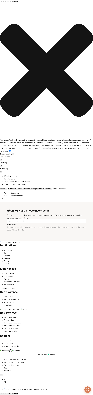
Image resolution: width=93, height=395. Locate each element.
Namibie (7, 258)
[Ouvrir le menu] (2, 2)
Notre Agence (9, 292)
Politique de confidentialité (14, 196)
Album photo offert (11, 331)
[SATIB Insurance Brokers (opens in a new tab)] (10, 309)
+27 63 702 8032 (10, 341)
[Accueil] (46, 6)
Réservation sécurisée (12, 323)
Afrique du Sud (9, 250)
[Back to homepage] (10, 242)
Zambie (6, 261)
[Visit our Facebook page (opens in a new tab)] (4, 351)
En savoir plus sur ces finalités (15, 184)
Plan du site (8, 371)
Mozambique (8, 256)
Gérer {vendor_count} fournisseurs (17, 182)
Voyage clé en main (11, 328)
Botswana (7, 253)
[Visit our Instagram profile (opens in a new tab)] (10, 351)
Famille (6, 279)
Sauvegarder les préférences (41, 189)
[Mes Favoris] (87, 3)
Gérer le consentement (9, 394)
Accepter (3, 189)
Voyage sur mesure (11, 317)
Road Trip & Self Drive (12, 282)
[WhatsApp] (87, 389)
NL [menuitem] (5, 379)
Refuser (11, 189)
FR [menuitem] (5, 382)
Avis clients (8, 305)
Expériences (8, 268)
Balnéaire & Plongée (12, 284)
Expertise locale (10, 320)
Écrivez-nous (9, 343)
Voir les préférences (22, 189)
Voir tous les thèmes (9, 289)
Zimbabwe (7, 264)
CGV (5, 368)
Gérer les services (10, 179)
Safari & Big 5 (9, 274)
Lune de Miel (8, 276)
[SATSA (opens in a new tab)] (24, 309)
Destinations (8, 245)
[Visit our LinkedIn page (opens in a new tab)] (16, 351)
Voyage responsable (11, 299)
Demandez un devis (11, 346)
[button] (46, 71)
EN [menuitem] (5, 385)
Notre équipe (9, 302)
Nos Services (8, 312)
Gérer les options (10, 176)
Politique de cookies (11, 193)
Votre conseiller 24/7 (12, 326)
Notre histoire (9, 297)
